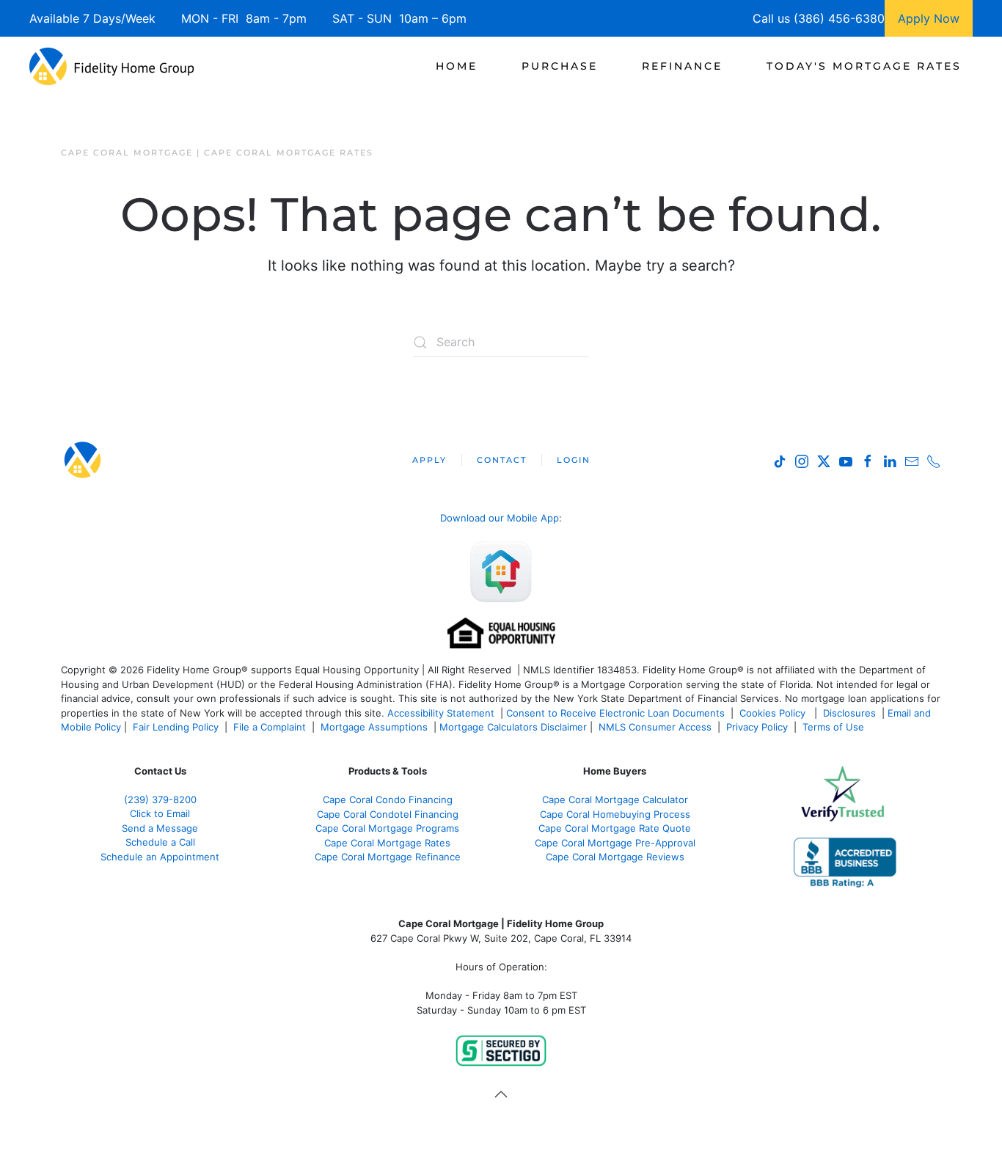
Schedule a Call (160, 842)
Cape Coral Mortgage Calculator (615, 799)
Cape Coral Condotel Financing (387, 814)
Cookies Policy (773, 713)
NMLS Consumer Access (655, 727)
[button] (501, 1094)
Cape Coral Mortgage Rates (387, 843)
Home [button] (457, 66)
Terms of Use (834, 727)
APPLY (429, 460)
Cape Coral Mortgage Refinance (388, 857)
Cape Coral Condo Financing (388, 799)
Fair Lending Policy (176, 727)
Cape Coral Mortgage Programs (387, 828)
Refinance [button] (682, 66)
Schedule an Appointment (159, 857)
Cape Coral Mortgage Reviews (615, 857)
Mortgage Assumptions (374, 727)
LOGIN (573, 460)
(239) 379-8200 (160, 799)
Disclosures (849, 713)
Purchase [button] (560, 66)
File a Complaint (271, 727)
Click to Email (160, 813)
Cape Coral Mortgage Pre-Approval (615, 843)
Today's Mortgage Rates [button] (864, 66)
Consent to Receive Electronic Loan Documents (615, 713)
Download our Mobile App (499, 518)
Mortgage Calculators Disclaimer (513, 727)
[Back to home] (111, 66)
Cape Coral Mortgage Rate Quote (614, 828)
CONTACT (502, 460)
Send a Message (160, 828)
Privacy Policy (757, 727)
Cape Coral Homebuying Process (615, 814)
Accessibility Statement (440, 713)
